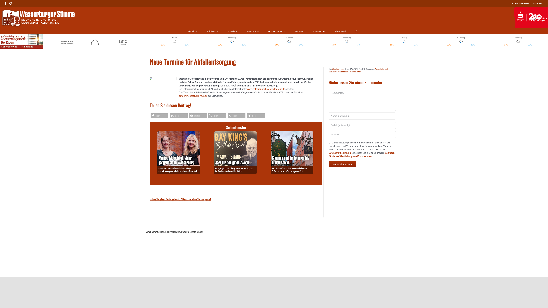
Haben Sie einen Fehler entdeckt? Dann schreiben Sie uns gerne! (180, 199)
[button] (356, 31)
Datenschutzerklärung (157, 232)
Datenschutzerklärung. (340, 153)
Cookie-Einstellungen (192, 232)
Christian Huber (338, 69)
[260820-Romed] (178, 133)
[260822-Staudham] (235, 133)
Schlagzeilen (343, 72)
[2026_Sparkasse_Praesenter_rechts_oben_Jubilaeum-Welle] (531, 8)
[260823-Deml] (292, 133)
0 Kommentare (355, 72)
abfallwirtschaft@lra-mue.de (193, 96)
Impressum (175, 232)
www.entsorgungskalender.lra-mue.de (266, 89)
